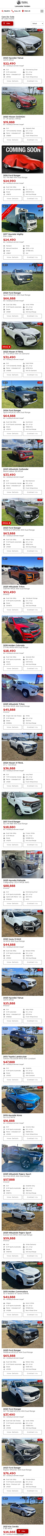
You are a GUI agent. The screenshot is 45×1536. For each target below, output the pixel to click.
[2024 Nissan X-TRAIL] (22, 747)
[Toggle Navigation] (41, 11)
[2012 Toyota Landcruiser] (22, 1040)
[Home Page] (22, 2)
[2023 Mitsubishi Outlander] (22, 453)
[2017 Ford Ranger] (22, 805)
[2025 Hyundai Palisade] (22, 864)
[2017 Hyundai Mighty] (22, 218)
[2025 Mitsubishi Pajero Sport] (22, 1158)
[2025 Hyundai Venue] (22, 982)
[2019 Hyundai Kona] (22, 1099)
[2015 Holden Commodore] (22, 1275)
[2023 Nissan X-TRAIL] (22, 336)
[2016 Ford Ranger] (22, 159)
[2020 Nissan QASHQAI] (22, 101)
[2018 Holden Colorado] (22, 629)
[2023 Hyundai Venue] (22, 42)
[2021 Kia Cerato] (22, 1510)
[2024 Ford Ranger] (22, 277)
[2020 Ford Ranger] (22, 1393)
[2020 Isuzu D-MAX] (22, 923)
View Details (12, 81)
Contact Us (32, 81)
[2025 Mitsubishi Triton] (22, 571)
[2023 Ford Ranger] (22, 512)
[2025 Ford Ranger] (22, 1334)
